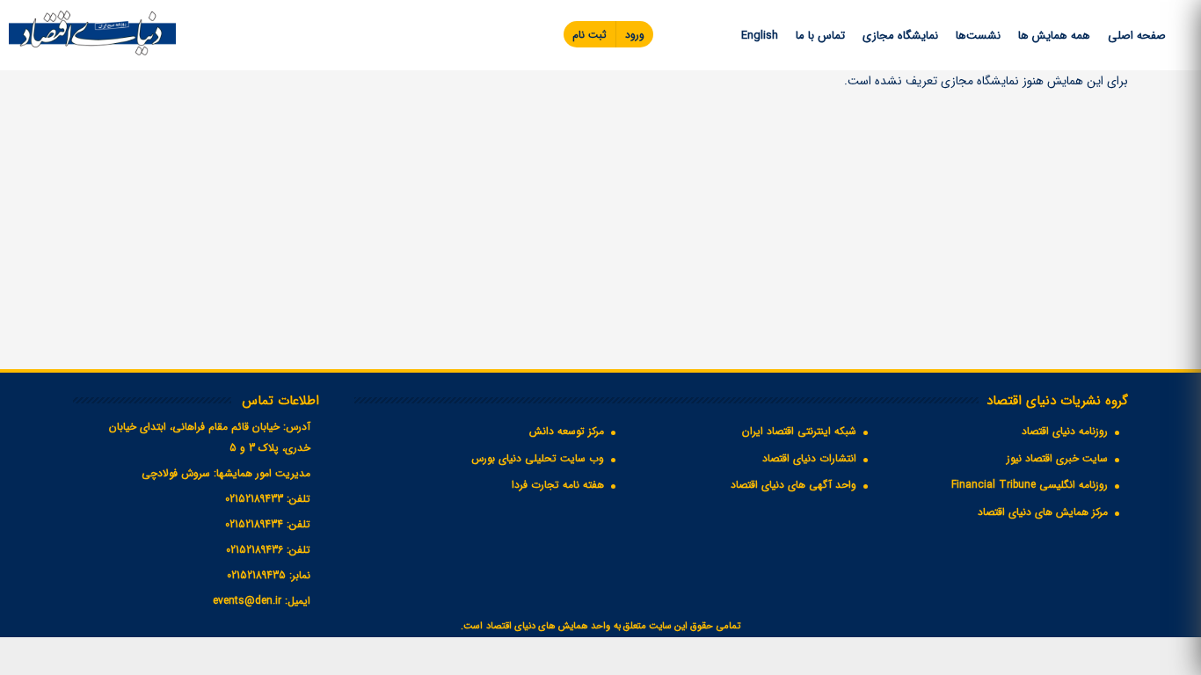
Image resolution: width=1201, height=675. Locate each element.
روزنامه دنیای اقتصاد (1065, 431)
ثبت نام (589, 34)
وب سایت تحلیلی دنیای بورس (537, 458)
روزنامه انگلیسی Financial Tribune (1029, 484)
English (759, 35)
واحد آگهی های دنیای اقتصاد (793, 484)
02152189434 (254, 524)
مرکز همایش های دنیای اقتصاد (1043, 512)
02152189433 (254, 498)
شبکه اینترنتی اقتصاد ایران (799, 431)
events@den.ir (247, 600)
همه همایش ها (1054, 35)
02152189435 (256, 575)
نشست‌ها (978, 35)
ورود (634, 34)
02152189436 (254, 549)
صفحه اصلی (1137, 35)
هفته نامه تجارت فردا (558, 484)
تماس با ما (820, 35)
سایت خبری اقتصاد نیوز (1057, 458)
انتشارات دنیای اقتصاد (809, 458)
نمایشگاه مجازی (900, 35)
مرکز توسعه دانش (566, 431)
